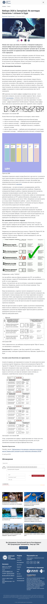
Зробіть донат (30, 558)
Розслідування (20, 562)
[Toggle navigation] (43, 2)
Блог (18, 571)
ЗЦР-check (19, 564)
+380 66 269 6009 (10, 573)
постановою (9, 98)
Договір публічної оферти (8, 575)
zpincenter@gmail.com (7, 571)
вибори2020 (7, 454)
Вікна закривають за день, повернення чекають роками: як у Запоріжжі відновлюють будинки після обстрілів (33, 520)
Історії (18, 569)
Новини (18, 558)
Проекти (19, 567)
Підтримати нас (20, 578)
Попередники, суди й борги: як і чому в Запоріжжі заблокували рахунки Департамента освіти (33, 504)
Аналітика (19, 560)
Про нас (19, 573)
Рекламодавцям (20, 580)
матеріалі (19, 184)
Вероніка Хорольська (8, 16)
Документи (19, 576)
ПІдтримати (23, 548)
